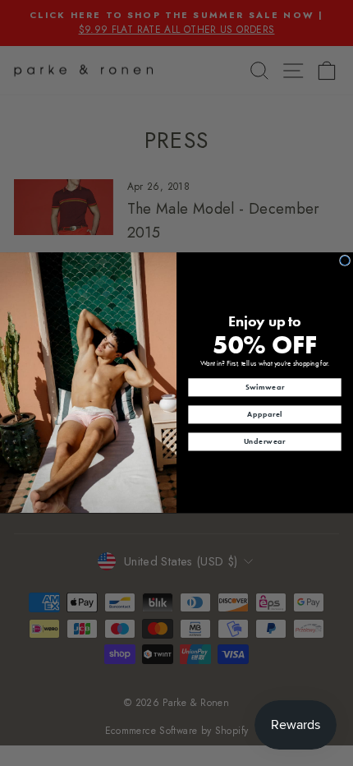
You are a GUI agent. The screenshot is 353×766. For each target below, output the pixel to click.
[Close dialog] (345, 260)
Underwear (265, 441)
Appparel (264, 414)
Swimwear (265, 387)
